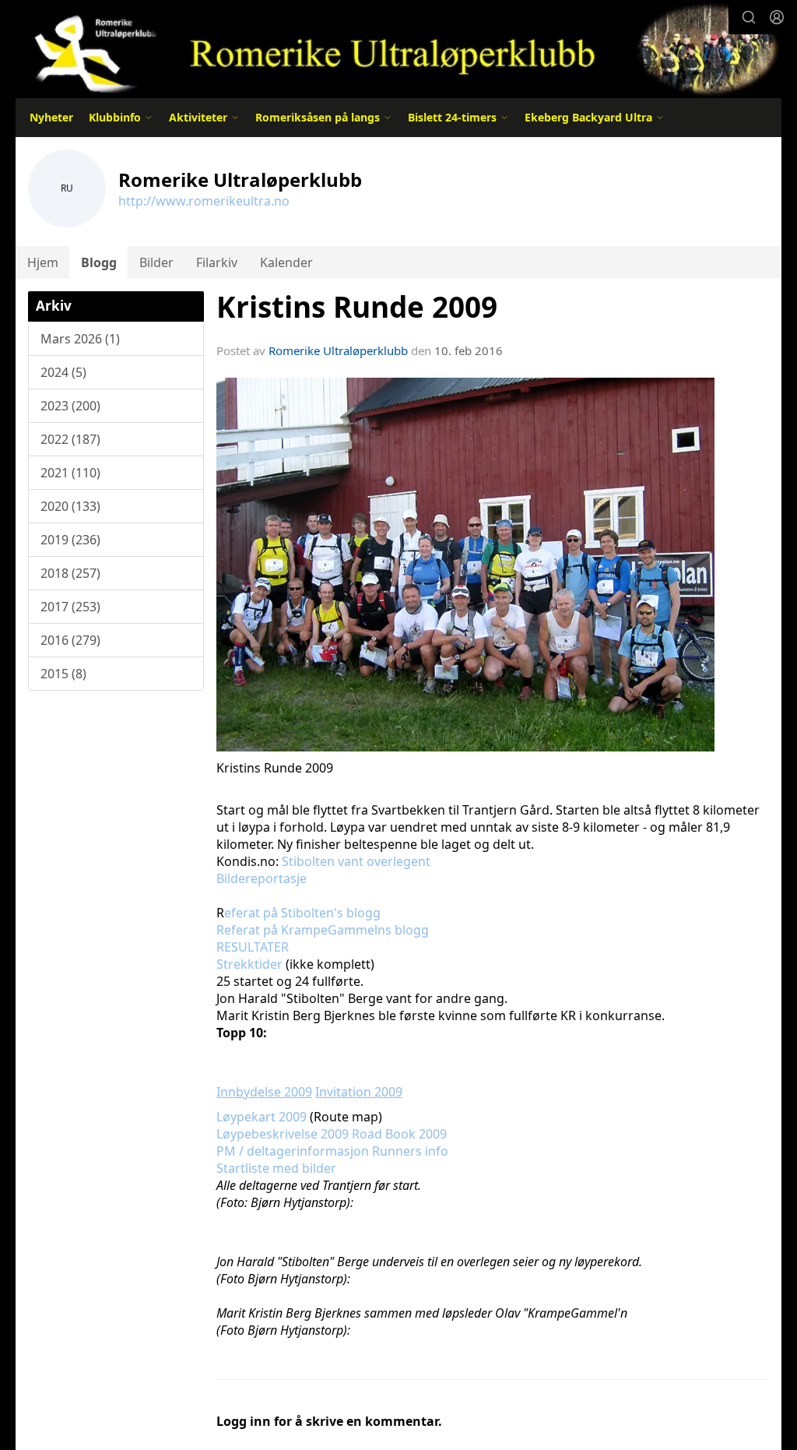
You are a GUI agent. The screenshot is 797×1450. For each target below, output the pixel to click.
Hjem (42, 262)
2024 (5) (63, 372)
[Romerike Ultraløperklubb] (398, 48)
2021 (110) (70, 472)
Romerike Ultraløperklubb (338, 350)
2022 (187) (70, 439)
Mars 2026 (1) (80, 338)
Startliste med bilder (276, 1168)
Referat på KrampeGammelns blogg (322, 929)
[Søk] (749, 17)
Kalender (286, 262)
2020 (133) (70, 506)
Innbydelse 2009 (264, 1091)
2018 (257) (70, 573)
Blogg (99, 262)
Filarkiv (216, 262)
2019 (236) (70, 539)
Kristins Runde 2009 (356, 306)
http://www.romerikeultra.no (204, 200)
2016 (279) (70, 640)
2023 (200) (70, 405)
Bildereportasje (261, 878)
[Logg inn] (777, 17)
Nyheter (51, 117)
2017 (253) (70, 606)
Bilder (156, 262)
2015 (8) (63, 673)
